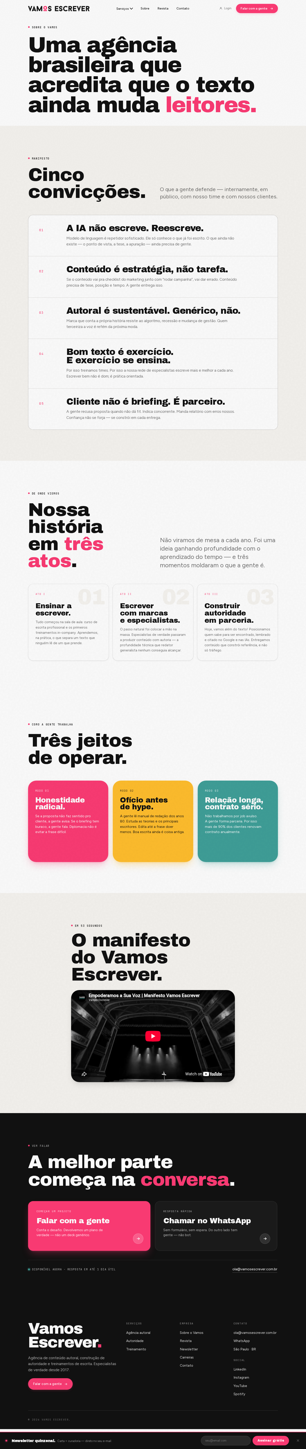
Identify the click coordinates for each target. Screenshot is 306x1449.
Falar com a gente (254, 8)
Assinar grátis (271, 1440)
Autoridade (135, 1341)
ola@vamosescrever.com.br (254, 1269)
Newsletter (189, 1349)
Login (227, 8)
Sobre (145, 8)
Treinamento (136, 1349)
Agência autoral (138, 1333)
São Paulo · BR (245, 1349)
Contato (182, 8)
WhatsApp (242, 1341)
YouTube (240, 1386)
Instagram (241, 1377)
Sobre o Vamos (191, 1333)
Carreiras (187, 1357)
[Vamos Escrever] (59, 8)
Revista (162, 8)
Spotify (239, 1394)
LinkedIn (240, 1369)
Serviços (122, 9)
